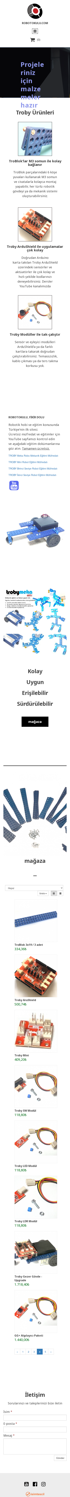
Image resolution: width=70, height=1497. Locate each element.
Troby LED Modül (25, 1166)
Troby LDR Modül (25, 1221)
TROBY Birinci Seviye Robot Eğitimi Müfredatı (32, 468)
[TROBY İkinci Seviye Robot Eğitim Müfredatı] (58, 455)
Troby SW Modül (25, 1110)
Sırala (42, 893)
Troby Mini (21, 1055)
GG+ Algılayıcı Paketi (28, 1335)
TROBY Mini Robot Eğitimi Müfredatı (27, 462)
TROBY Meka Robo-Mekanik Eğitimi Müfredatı (33, 455)
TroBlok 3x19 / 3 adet (28, 945)
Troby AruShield (25, 1000)
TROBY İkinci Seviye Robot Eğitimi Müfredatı (32, 475)
